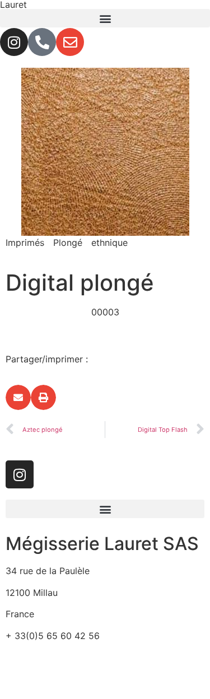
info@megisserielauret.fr (57, 657)
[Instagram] (14, 42)
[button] (105, 18)
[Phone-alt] (42, 42)
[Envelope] (70, 42)
